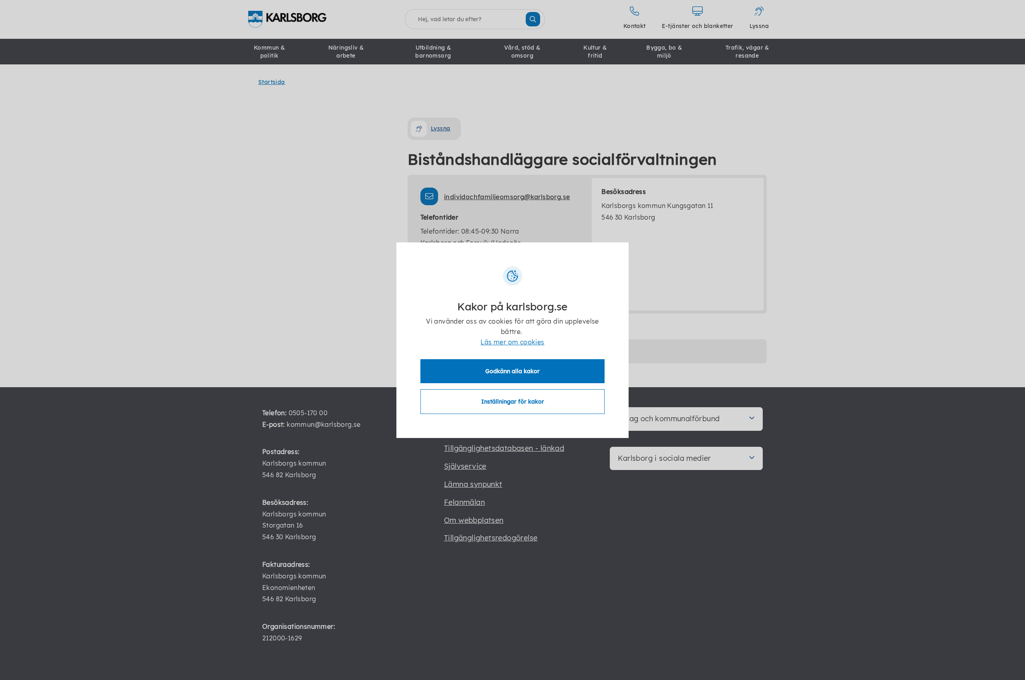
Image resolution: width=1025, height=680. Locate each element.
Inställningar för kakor (512, 401)
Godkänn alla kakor (512, 371)
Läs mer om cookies (512, 342)
